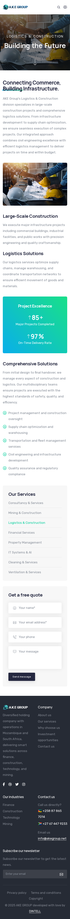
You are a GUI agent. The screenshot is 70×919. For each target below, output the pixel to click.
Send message (22, 676)
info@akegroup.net (52, 838)
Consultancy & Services (25, 503)
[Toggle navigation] (65, 7)
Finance (8, 805)
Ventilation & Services (24, 572)
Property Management (25, 542)
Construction (12, 811)
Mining (7, 824)
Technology (11, 817)
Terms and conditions (46, 893)
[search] (58, 7)
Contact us (46, 746)
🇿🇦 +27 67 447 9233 (52, 824)
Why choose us (49, 728)
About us (44, 715)
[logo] (15, 707)
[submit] (61, 874)
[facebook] (4, 784)
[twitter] (17, 784)
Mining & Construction (24, 513)
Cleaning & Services (23, 562)
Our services (47, 721)
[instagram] (23, 784)
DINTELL (35, 911)
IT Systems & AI (20, 552)
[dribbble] (10, 784)
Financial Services (21, 532)
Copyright (36, 898)
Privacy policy (17, 893)
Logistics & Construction (26, 523)
